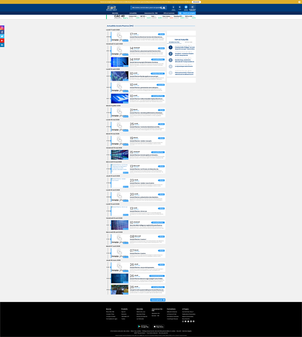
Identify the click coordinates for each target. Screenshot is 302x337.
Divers (162, 34)
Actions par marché (142, 316)
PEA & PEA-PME (110, 312)
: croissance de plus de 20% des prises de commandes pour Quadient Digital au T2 (184, 56)
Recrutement (186, 319)
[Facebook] (185, 321)
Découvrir (196, 2)
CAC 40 (119, 16)
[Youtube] (193, 321)
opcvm (123, 312)
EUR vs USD (188, 16)
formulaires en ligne (111, 319)
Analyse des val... (158, 73)
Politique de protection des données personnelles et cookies (158, 331)
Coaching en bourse (172, 319)
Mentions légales (187, 331)
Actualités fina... (158, 59)
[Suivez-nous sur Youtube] (2, 41)
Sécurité (179, 331)
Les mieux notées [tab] (174, 42)
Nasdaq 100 (178, 16)
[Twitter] (188, 321)
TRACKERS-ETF (125, 316)
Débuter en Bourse (172, 312)
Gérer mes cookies (136, 331)
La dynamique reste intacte (184, 66)
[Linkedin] (191, 321)
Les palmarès (140, 319)
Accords (161, 85)
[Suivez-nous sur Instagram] (2, 28)
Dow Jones (166, 16)
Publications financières (188, 314)
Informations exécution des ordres (119, 331)
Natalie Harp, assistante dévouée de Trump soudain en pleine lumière (184, 61)
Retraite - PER (155, 316)
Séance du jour (141, 312)
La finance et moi (171, 314)
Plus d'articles (157, 300)
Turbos (123, 319)
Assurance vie (155, 313)
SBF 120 (142, 16)
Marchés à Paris (141, 314)
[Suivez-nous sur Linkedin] (2, 45)
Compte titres (110, 314)
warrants (123, 314)
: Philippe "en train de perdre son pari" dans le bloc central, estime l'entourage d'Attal (185, 49)
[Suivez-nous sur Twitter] (2, 37)
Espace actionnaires (187, 316)
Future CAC (133, 16)
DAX (152, 16)
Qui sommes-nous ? (188, 312)
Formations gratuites (173, 316)
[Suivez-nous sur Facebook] (2, 33)
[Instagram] (183, 321)
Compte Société (110, 316)
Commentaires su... (157, 276)
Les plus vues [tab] (188, 42)
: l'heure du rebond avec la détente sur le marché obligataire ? (184, 74)
